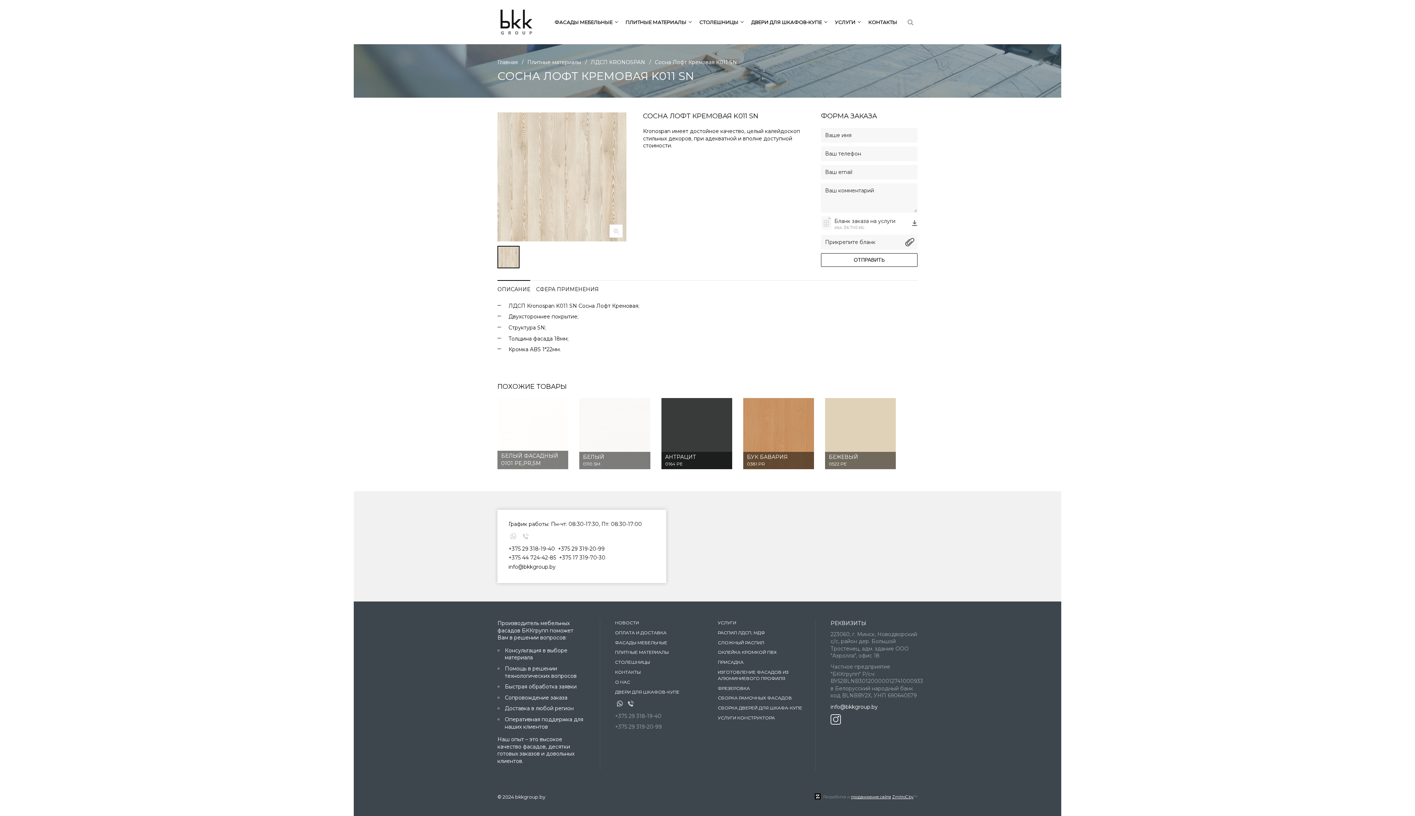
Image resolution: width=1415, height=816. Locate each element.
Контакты (883, 22)
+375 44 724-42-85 (532, 557)
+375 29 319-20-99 (581, 548)
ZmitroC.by (902, 797)
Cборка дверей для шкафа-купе (760, 708)
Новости (627, 622)
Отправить (869, 260)
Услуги (727, 622)
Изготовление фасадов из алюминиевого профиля (753, 675)
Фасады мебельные (641, 642)
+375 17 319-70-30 (582, 557)
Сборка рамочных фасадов (755, 698)
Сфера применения (567, 289)
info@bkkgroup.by (532, 567)
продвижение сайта (871, 797)
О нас (622, 682)
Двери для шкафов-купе (647, 692)
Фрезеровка (734, 688)
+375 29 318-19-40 (532, 548)
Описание (513, 289)
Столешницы (632, 662)
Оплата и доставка (641, 632)
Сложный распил (741, 642)
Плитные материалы (642, 652)
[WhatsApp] (513, 536)
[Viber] (526, 536)
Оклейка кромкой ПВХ (747, 652)
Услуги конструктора (746, 718)
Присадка (731, 662)
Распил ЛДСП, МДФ (741, 632)
